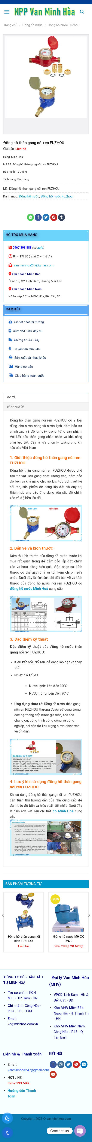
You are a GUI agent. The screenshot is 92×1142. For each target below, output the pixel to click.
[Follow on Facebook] (53, 1064)
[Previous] (3, 924)
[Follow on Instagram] (60, 1064)
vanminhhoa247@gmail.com (33, 265)
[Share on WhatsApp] (30, 217)
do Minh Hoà (63, 811)
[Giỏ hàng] (88, 11)
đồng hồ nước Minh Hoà (29, 589)
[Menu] (7, 12)
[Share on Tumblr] (61, 217)
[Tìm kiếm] (82, 11)
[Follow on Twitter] (68, 1064)
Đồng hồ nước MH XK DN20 (68, 939)
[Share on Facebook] (38, 217)
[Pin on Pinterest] (53, 217)
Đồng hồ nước (32, 25)
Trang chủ (10, 25)
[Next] (89, 924)
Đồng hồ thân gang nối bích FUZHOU (23, 939)
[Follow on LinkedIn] (84, 1064)
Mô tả (11, 397)
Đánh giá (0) (16, 406)
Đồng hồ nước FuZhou (63, 25)
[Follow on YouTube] (53, 1074)
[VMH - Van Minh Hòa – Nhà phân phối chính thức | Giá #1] (45, 12)
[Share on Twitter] (46, 217)
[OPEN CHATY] (80, 1131)
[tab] (46, 397)
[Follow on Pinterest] (76, 1064)
